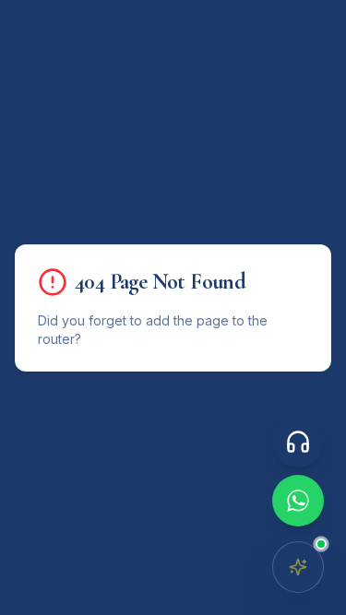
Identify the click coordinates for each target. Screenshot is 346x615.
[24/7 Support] (298, 441)
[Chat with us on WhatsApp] (298, 500)
